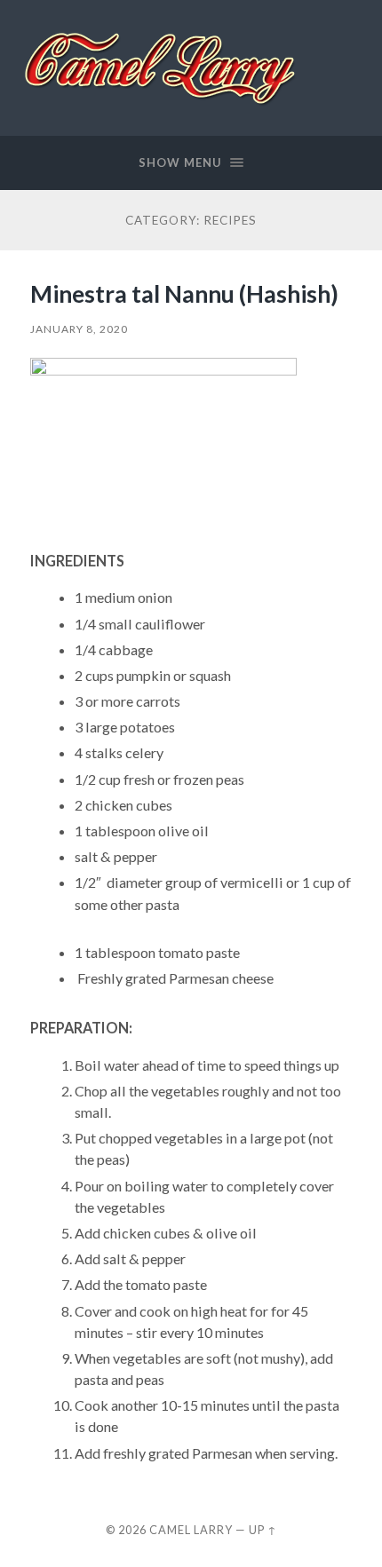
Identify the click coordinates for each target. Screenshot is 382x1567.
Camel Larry (191, 1530)
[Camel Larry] (162, 66)
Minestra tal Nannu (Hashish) (184, 294)
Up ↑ (263, 1530)
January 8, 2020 (79, 329)
